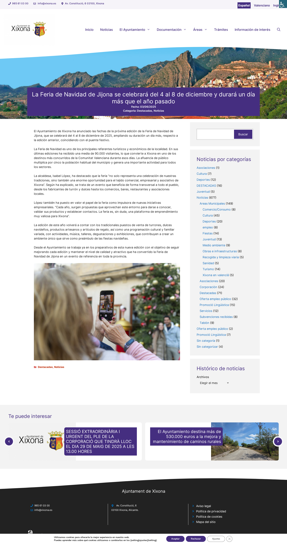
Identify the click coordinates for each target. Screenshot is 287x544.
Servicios (206, 311)
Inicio (89, 30)
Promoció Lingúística (214, 305)
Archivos (203, 377)
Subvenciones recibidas (216, 317)
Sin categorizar (207, 346)
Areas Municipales (212, 203)
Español (244, 5)
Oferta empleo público (215, 299)
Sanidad (208, 263)
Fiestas (208, 233)
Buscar (243, 134)
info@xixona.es (47, 3)
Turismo (208, 269)
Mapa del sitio (206, 522)
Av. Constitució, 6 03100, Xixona (84, 3)
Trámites (221, 30)
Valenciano (262, 5)
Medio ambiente (214, 245)
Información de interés (252, 30)
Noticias (106, 30)
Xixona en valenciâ (216, 275)
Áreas (197, 30)
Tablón (204, 323)
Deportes (203, 179)
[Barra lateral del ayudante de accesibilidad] (283, 4)
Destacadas (144, 110)
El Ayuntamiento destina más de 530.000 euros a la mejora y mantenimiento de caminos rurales (187, 436)
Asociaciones (206, 167)
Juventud (203, 191)
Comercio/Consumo (217, 209)
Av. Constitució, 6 (126, 505)
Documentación (169, 30)
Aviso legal (203, 506)
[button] (279, 30)
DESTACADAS (206, 185)
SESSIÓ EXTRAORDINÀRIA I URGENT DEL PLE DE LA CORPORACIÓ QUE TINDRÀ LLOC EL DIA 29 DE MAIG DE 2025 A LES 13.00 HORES (100, 441)
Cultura (202, 173)
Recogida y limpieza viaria (221, 257)
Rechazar (196, 538)
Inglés (277, 5)
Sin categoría (206, 340)
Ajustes (216, 538)
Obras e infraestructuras (220, 251)
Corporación (208, 287)
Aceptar (175, 538)
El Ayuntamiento (132, 30)
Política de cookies (209, 516)
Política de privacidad (211, 511)
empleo (208, 227)
